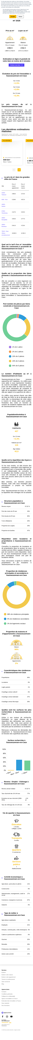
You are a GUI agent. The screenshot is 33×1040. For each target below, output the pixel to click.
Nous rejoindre (5, 1003)
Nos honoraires (6, 1005)
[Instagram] (7, 1017)
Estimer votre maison (7, 974)
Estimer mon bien (15, 65)
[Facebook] (3, 1017)
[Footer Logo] (6, 1013)
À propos (4, 991)
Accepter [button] (13, 16)
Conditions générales (7, 994)
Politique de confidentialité (8, 996)
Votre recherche (6, 981)
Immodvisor (4, 1025)
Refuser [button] (20, 16)
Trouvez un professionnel (8, 979)
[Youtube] (11, 1017)
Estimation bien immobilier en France (11, 1001)
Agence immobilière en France (10, 998)
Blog (3, 984)
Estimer (4, 972)
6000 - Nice (5, 199)
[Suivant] (19, 169)
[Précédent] (14, 169)
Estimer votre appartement (9, 977)
